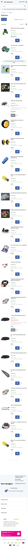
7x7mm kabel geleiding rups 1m (18, 315)
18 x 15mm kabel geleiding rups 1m (18, 335)
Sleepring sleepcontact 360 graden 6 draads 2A (17, 279)
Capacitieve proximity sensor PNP (19, 388)
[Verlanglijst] (21, 41)
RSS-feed (24, 539)
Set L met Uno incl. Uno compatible (19, 245)
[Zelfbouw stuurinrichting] (5, 108)
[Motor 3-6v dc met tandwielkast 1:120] (5, 447)
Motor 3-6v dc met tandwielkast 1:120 (18, 441)
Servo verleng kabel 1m (16, 405)
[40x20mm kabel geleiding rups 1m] (5, 377)
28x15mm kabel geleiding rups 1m (19, 352)
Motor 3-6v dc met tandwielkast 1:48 (18, 175)
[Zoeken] (25, 6)
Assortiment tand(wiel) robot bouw (19, 192)
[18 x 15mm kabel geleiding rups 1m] (5, 342)
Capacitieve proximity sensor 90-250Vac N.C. (18, 298)
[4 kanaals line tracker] (5, 268)
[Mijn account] (26, 2)
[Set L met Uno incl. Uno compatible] (5, 252)
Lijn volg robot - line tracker (17, 45)
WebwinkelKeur (20, 491)
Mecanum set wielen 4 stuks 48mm (17, 139)
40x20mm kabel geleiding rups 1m (18, 370)
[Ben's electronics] (11, 2)
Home (6, 12)
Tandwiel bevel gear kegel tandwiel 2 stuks (17, 227)
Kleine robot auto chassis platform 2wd (19, 66)
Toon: (21, 24)
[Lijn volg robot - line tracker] (5, 52)
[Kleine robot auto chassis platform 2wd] (5, 72)
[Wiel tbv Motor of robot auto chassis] (5, 127)
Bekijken (13, 115)
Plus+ (21, 539)
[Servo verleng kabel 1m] (5, 411)
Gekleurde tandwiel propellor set (18, 209)
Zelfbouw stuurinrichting (16, 100)
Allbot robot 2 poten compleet (17, 28)
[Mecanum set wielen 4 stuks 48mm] (5, 145)
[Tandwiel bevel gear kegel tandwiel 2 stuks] (5, 234)
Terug (3, 12)
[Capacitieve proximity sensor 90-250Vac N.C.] (5, 304)
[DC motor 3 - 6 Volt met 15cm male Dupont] (5, 429)
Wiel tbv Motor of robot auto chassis (17, 121)
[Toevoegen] (17, 40)
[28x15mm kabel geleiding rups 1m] (5, 359)
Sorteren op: (16, 19)
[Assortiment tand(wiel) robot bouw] (5, 199)
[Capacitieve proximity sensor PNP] (5, 395)
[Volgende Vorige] (16, 460)
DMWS (18, 539)
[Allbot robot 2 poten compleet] (5, 35)
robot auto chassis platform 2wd (18, 83)
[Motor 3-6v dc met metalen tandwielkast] (5, 164)
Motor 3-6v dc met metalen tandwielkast (17, 157)
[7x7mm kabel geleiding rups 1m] (5, 323)
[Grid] (26, 24)
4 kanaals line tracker (16, 262)
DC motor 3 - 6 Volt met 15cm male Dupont (18, 422)
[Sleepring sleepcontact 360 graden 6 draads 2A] (5, 286)
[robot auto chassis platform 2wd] (5, 90)
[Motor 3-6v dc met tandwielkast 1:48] (5, 182)
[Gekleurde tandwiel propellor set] (5, 216)
